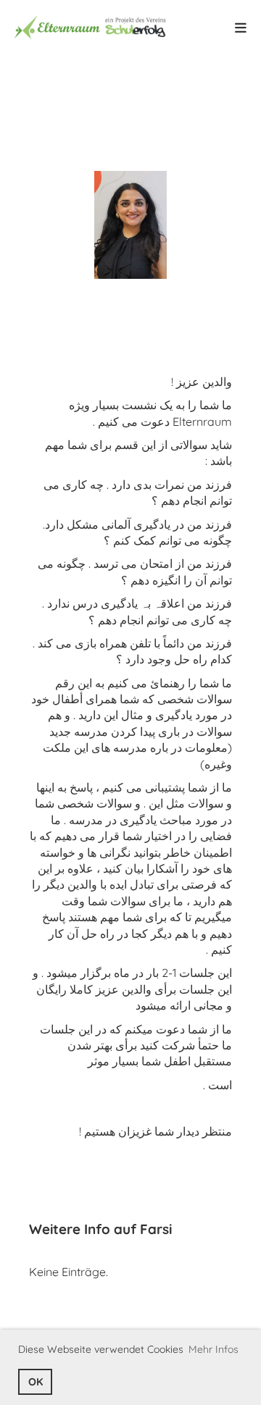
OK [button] (35, 1381)
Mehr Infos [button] (213, 1349)
